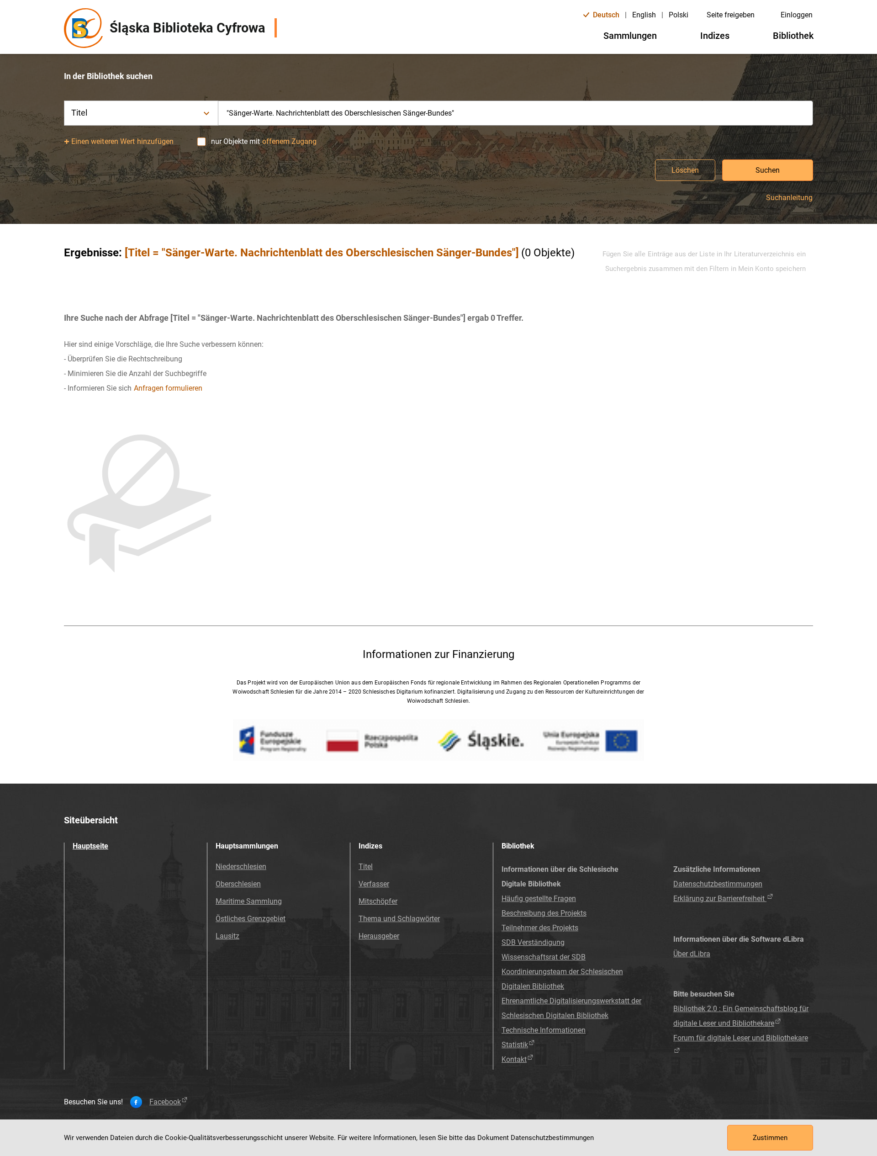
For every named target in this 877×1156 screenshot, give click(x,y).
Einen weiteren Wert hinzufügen (122, 141)
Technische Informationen (544, 1030)
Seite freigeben (731, 15)
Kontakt (514, 1059)
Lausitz (227, 936)
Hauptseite (90, 846)
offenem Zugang (289, 141)
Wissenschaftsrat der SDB (544, 957)
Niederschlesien (241, 866)
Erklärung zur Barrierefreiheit (719, 898)
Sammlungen (630, 35)
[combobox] (515, 113)
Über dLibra (691, 953)
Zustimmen (770, 1138)
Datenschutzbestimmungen (717, 884)
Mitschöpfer (378, 901)
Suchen (767, 170)
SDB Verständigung (533, 942)
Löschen (685, 170)
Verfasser (374, 884)
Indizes (714, 35)
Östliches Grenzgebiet (250, 918)
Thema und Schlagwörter (399, 918)
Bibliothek (793, 35)
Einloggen (797, 15)
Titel (366, 866)
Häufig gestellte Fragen (539, 898)
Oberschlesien (238, 884)
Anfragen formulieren (168, 388)
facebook (165, 1102)
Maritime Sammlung (249, 901)
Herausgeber (379, 936)
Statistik (515, 1044)
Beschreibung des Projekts (544, 913)
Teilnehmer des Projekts (540, 927)
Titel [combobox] (79, 112)
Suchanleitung (789, 198)
